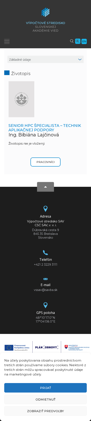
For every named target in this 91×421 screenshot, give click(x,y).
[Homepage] (45, 13)
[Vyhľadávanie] (71, 41)
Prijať (45, 388)
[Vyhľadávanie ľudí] (77, 41)
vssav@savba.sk (45, 290)
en (84, 41)
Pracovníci (45, 162)
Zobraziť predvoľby (45, 411)
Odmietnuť (45, 399)
